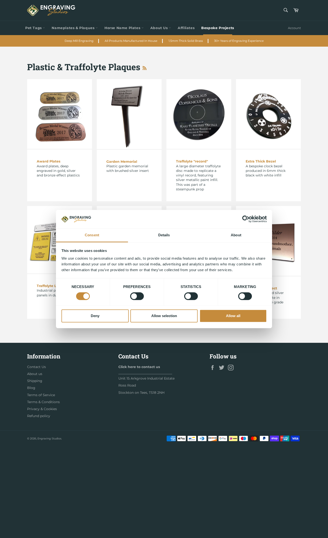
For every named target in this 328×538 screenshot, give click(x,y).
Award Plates (48, 161)
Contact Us (36, 367)
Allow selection (164, 316)
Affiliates (186, 28)
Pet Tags (34, 28)
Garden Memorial (121, 161)
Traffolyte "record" (192, 161)
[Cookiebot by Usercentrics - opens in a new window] (246, 219)
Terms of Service (41, 395)
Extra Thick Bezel (261, 161)
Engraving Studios (49, 438)
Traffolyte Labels (51, 286)
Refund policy (38, 416)
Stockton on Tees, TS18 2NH (141, 392)
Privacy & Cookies (42, 409)
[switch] (137, 296)
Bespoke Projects (217, 28)
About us (34, 374)
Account (294, 28)
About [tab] (236, 235)
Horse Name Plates (122, 28)
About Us (159, 28)
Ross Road (127, 385)
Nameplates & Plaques (74, 28)
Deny (95, 316)
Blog (31, 388)
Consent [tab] (92, 235)
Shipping (34, 381)
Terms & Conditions (43, 402)
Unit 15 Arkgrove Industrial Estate (146, 378)
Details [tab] (164, 235)
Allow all (233, 316)
